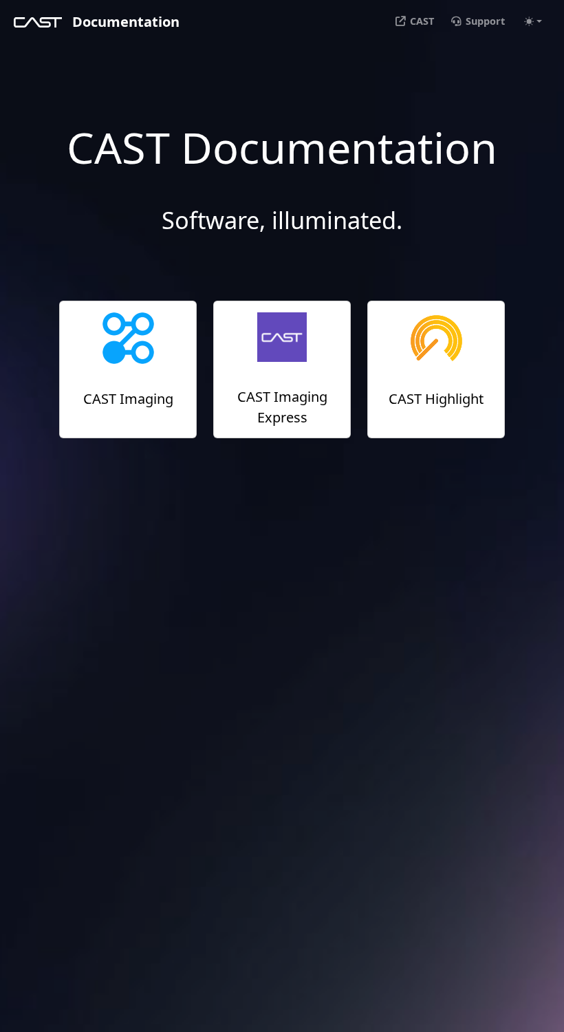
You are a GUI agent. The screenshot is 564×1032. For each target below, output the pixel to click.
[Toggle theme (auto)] (533, 21)
